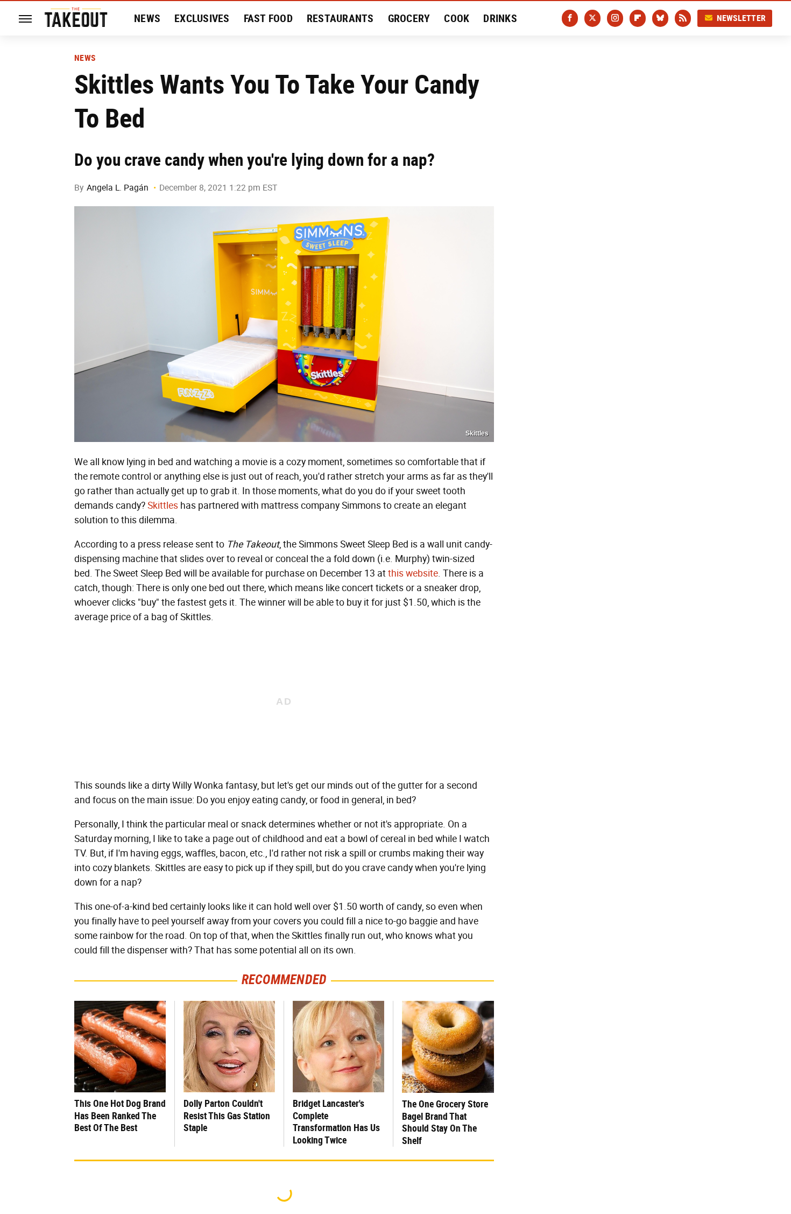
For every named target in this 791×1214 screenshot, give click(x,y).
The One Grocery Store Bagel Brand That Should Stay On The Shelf (445, 1122)
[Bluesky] (660, 18)
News (147, 18)
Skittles (162, 505)
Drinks (500, 18)
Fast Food (268, 18)
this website (413, 573)
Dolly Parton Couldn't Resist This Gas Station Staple (226, 1115)
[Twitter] (592, 18)
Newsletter (741, 18)
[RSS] (683, 18)
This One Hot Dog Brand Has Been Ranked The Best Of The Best (120, 1115)
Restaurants (340, 18)
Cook (456, 18)
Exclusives (202, 18)
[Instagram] (615, 18)
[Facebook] (570, 18)
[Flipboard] (638, 18)
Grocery (409, 18)
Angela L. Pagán (118, 188)
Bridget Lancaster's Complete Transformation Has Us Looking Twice (336, 1122)
